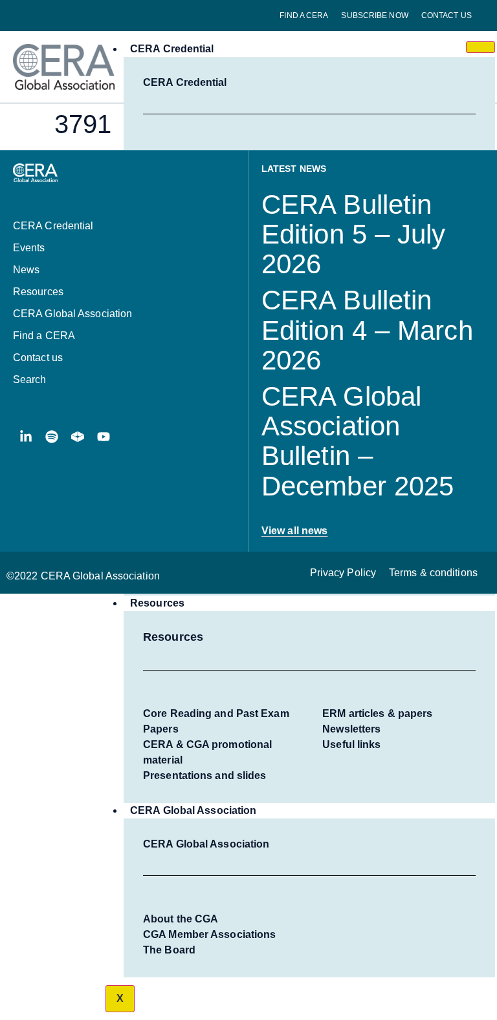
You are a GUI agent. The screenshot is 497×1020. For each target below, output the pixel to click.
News (26, 269)
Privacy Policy (343, 572)
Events (29, 247)
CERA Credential (172, 48)
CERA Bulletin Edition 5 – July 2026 (353, 234)
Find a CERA (304, 15)
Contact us (446, 15)
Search (30, 379)
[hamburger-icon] (480, 47)
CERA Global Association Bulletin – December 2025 (357, 441)
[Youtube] (103, 437)
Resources (157, 603)
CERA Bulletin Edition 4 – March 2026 (367, 330)
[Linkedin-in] (26, 437)
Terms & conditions (433, 572)
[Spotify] (52, 437)
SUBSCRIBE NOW (374, 15)
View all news (294, 530)
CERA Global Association (193, 810)
